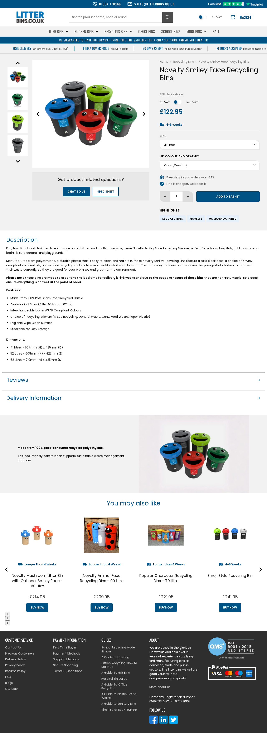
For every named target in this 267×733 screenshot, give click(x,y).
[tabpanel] (37, 563)
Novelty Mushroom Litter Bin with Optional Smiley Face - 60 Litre (37, 581)
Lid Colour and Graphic (179, 156)
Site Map (11, 689)
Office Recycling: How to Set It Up (119, 665)
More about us (159, 687)
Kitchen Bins (84, 31)
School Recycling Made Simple (118, 649)
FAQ (8, 677)
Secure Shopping (65, 665)
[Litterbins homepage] (30, 23)
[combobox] (115, 17)
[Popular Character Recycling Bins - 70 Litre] (166, 535)
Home (164, 62)
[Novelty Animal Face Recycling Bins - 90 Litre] (102, 535)
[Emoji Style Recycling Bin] (230, 535)
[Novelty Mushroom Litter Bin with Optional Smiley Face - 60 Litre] (37, 535)
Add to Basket (228, 196)
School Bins (170, 31)
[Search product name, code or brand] (167, 17)
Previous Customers (19, 653)
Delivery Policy (15, 659)
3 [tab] (7, 622)
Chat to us (77, 191)
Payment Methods (66, 653)
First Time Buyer (64, 647)
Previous (17, 63)
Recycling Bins (116, 31)
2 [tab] (7, 618)
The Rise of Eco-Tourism (119, 710)
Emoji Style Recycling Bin (230, 575)
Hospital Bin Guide (114, 679)
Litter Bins (56, 31)
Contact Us (13, 647)
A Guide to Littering (115, 657)
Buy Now (37, 607)
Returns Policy (15, 671)
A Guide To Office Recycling (114, 686)
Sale (216, 31)
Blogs (9, 683)
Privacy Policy (15, 665)
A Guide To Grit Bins (115, 673)
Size (163, 135)
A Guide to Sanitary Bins (118, 704)
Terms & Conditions (67, 671)
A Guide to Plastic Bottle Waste (118, 696)
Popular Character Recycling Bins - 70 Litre (166, 578)
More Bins (194, 31)
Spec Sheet (105, 191)
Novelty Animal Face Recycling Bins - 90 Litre (101, 578)
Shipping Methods (66, 659)
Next (17, 161)
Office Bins (146, 31)
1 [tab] (7, 614)
